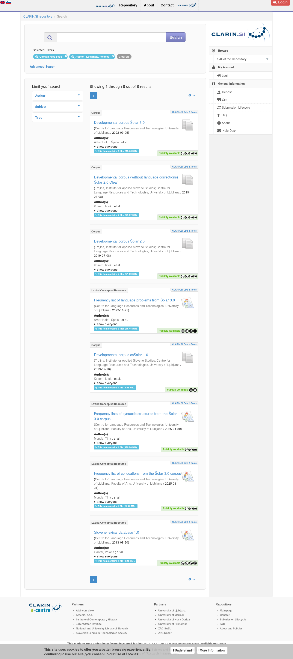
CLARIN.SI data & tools (184, 112)
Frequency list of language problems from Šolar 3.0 (134, 300)
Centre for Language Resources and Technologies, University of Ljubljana (137, 190)
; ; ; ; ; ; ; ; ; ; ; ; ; (143, 144)
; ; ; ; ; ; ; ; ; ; (143, 208)
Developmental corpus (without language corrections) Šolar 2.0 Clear (136, 179)
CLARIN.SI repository (37, 16)
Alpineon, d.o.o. (85, 610)
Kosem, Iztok (103, 206)
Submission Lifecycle (233, 619)
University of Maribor (171, 615)
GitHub (221, 643)
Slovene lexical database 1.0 (116, 532)
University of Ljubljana (172, 610)
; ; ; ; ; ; (137, 380)
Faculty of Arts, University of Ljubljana (136, 429)
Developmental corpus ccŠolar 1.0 (121, 354)
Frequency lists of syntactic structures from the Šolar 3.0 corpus (135, 416)
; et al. (111, 144)
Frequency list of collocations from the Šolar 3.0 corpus (137, 473)
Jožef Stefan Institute (89, 624)
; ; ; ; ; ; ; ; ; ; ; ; (142, 267)
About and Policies (231, 628)
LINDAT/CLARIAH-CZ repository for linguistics (170, 643)
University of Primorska (172, 624)
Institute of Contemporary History (96, 619)
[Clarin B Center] (46, 607)
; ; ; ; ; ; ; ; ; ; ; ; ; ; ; (142, 440)
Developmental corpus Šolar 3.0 (119, 122)
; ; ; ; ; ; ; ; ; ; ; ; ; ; (143, 322)
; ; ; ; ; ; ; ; (143, 554)
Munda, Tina (102, 438)
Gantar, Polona (104, 552)
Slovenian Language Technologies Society (101, 633)
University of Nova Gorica (174, 619)
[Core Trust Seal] (46, 624)
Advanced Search (43, 66)
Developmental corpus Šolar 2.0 (119, 241)
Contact (225, 615)
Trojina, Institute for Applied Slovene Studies (125, 188)
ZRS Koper (165, 633)
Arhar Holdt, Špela (106, 142)
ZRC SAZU (164, 628)
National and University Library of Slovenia (102, 628)
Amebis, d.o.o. (84, 615)
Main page (226, 610)
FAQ (222, 624)
